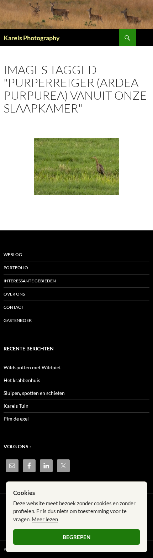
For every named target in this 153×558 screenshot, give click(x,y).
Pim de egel (16, 419)
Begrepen (76, 537)
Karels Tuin (16, 406)
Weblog (13, 254)
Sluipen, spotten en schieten (34, 393)
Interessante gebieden (30, 280)
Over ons (14, 294)
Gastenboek (18, 320)
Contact (13, 307)
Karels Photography (32, 38)
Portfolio (16, 267)
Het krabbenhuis (22, 380)
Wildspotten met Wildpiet (32, 367)
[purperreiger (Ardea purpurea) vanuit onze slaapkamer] (76, 166)
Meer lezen (45, 519)
